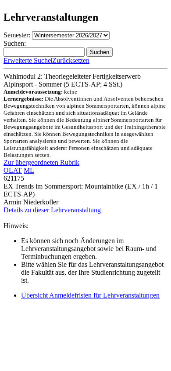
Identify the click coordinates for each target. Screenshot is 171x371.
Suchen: (15, 43)
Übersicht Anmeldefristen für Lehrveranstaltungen (90, 295)
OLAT (13, 170)
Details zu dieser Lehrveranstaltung (52, 210)
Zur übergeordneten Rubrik (41, 162)
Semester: (17, 35)
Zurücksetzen (70, 60)
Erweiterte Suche (27, 60)
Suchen (99, 52)
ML (29, 170)
